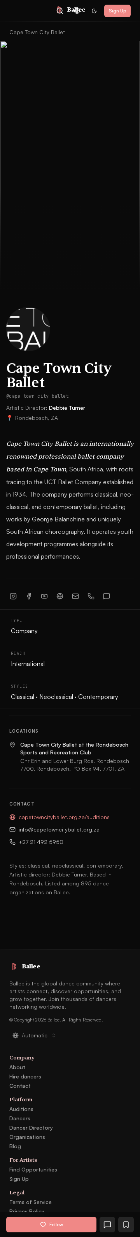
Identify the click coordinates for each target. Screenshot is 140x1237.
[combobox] (77, 11)
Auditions (21, 1109)
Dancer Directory (31, 1127)
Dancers (19, 1118)
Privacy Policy (26, 1211)
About (17, 1067)
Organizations (27, 1136)
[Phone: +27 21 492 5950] (91, 596)
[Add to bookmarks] (126, 1224)
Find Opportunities (33, 1169)
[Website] (60, 596)
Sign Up (117, 11)
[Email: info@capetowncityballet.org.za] (75, 596)
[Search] (60, 11)
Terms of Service (30, 1202)
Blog (15, 1146)
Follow (56, 1224)
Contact (20, 1085)
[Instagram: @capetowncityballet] (13, 596)
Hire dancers (25, 1076)
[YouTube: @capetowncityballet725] (44, 596)
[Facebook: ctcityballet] (29, 596)
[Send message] (107, 596)
